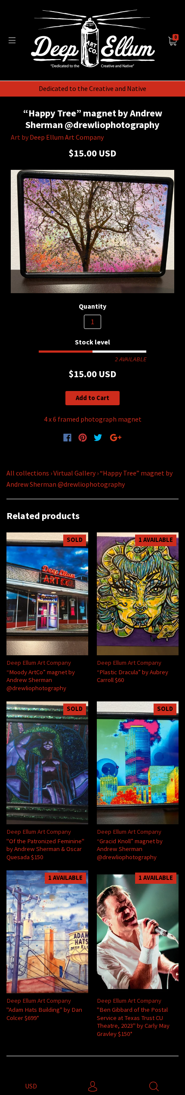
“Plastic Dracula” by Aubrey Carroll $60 (132, 676)
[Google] (116, 437)
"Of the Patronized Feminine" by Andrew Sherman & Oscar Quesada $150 (45, 849)
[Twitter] (98, 437)
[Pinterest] (82, 437)
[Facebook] (67, 437)
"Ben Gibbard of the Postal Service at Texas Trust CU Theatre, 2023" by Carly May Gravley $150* (133, 1021)
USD (31, 1086)
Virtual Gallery (74, 473)
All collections (27, 473)
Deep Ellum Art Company (67, 137)
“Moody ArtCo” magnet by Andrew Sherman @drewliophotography (40, 680)
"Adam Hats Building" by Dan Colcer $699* (44, 1013)
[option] (92, 231)
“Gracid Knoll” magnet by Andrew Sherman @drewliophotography (130, 849)
